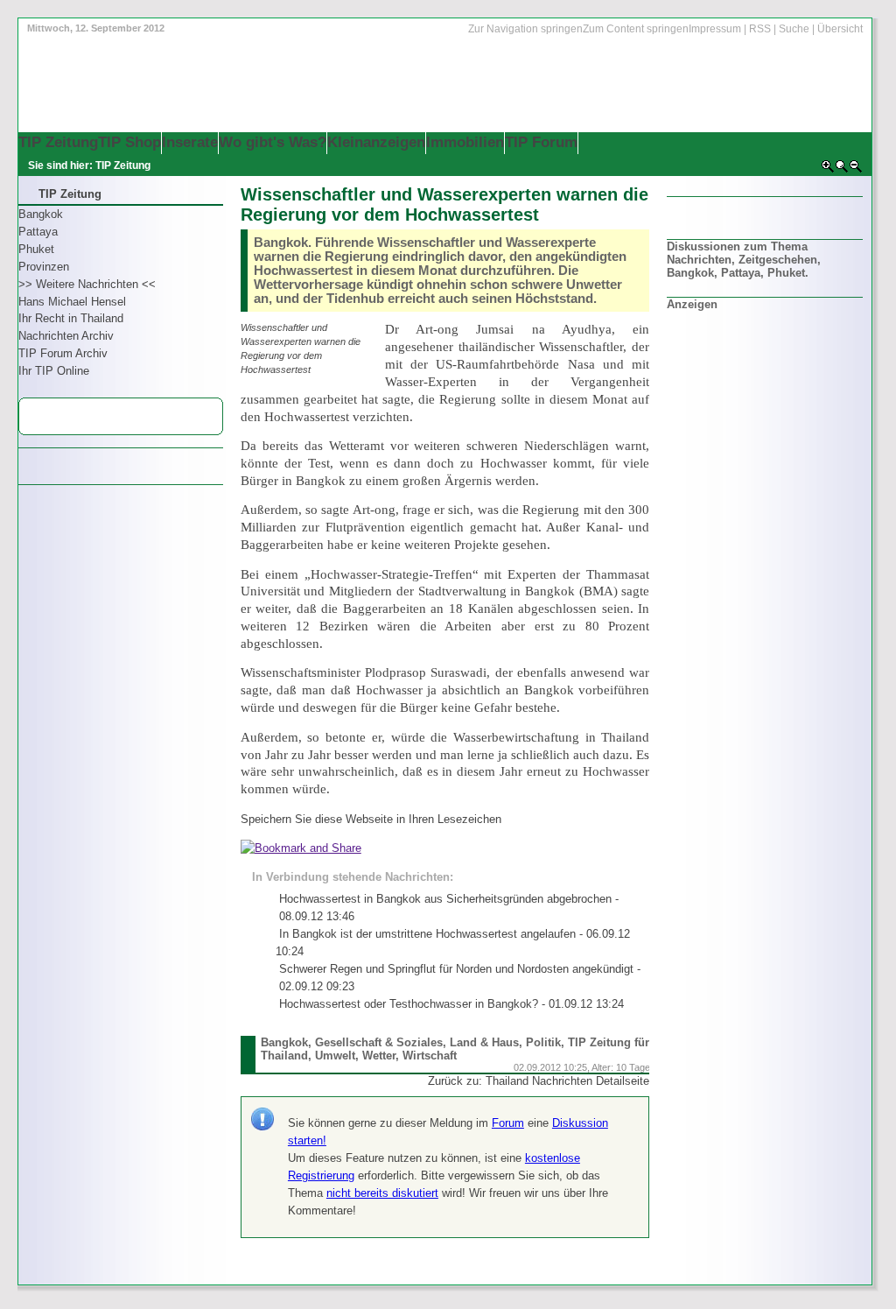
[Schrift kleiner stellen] (856, 170)
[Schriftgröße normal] (842, 170)
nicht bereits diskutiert (382, 1193)
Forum (508, 1123)
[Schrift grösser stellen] (828, 170)
